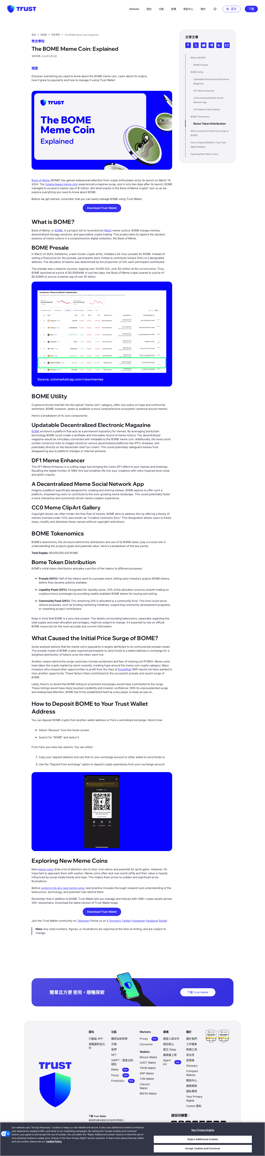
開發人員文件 (171, 1038)
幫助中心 (191, 1080)
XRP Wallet (147, 1073)
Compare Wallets (192, 1073)
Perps (119, 1075)
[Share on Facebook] (188, 45)
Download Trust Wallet (102, 208)
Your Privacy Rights (202, 1130)
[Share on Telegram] (211, 45)
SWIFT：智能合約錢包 (122, 1062)
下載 (251, 9)
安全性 (190, 1055)
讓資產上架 (170, 1055)
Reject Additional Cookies (202, 1139)
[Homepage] (21, 9)
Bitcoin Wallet (148, 1057)
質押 (114, 1049)
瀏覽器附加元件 (97, 1046)
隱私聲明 (191, 1091)
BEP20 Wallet (148, 1093)
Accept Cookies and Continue (202, 1148)
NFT (114, 1055)
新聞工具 (191, 1049)
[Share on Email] (227, 45)
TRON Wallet (148, 1068)
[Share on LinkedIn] (219, 45)
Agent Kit (171, 1062)
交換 (114, 1044)
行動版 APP (96, 1038)
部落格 (190, 1060)
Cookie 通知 (193, 1106)
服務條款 (191, 1085)
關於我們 (191, 1038)
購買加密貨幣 (119, 1038)
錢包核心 (168, 1044)
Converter (146, 1044)
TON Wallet (147, 1078)
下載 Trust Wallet (197, 992)
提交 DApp (169, 1049)
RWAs (119, 1069)
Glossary (191, 1065)
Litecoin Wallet (145, 1086)
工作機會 (191, 1044)
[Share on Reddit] (203, 45)
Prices (148, 1038)
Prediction (122, 1080)
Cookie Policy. (54, 1141)
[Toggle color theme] (215, 9)
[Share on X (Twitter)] (196, 45)
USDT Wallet (148, 1062)
